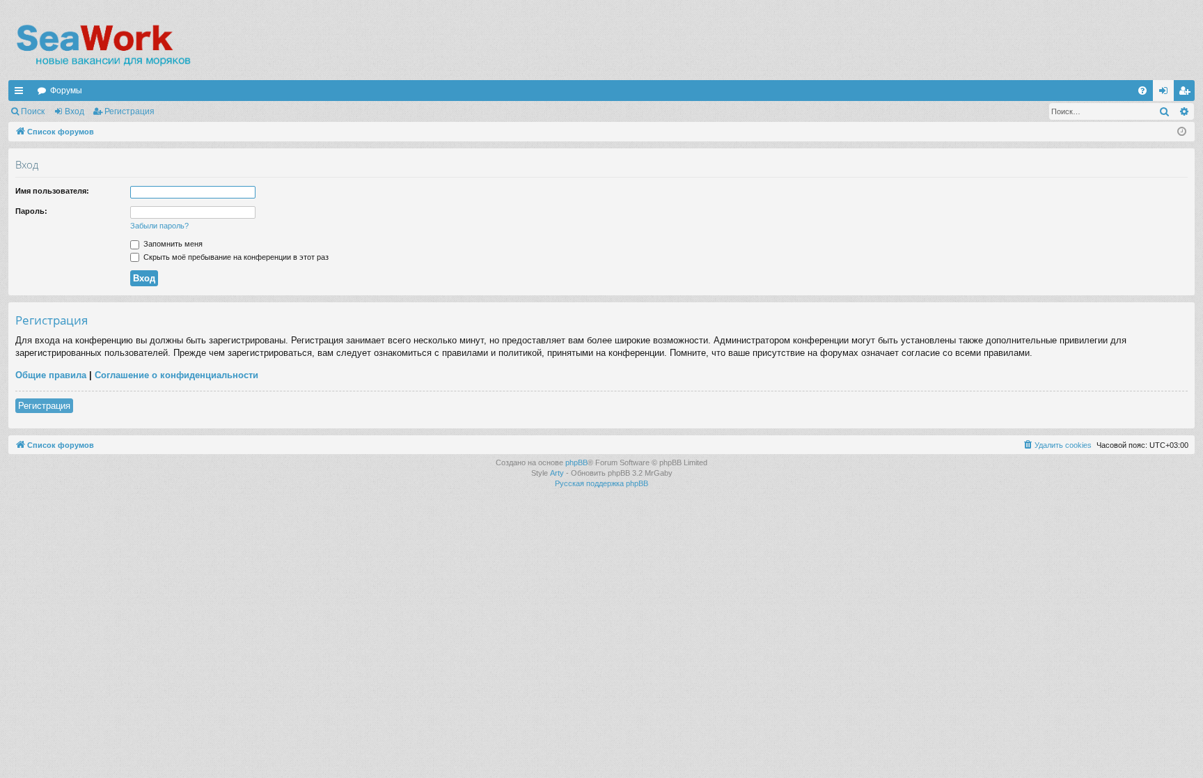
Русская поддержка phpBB (601, 483)
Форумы (66, 90)
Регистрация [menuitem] (1187, 93)
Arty (557, 473)
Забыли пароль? (159, 225)
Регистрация (129, 111)
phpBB (576, 462)
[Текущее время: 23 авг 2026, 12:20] (1181, 132)
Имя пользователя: (52, 191)
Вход (74, 111)
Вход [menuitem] (1166, 93)
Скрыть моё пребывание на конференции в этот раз (235, 257)
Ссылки (21, 93)
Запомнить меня (172, 244)
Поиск (33, 111)
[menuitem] (1142, 90)
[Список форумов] (102, 45)
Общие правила (50, 375)
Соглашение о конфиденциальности (176, 375)
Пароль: (31, 211)
